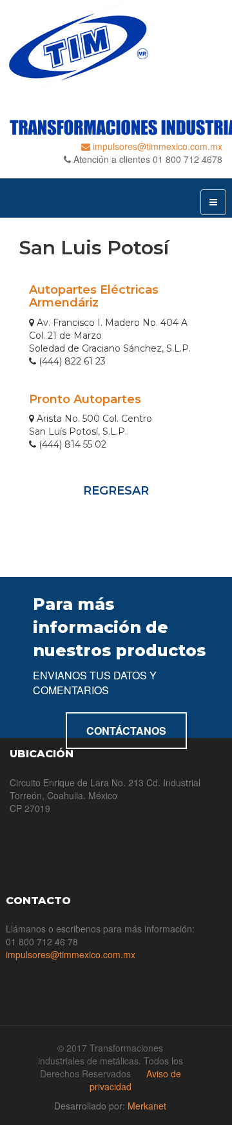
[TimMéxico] (116, 45)
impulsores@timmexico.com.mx (156, 146)
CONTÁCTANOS (126, 730)
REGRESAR (116, 491)
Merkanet (147, 1105)
